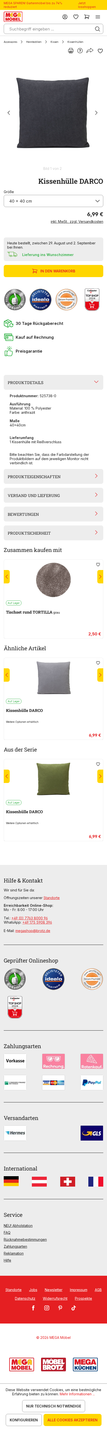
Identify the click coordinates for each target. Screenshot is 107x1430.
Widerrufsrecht (55, 1298)
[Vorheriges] (9, 113)
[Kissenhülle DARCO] (52, 113)
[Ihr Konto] (64, 17)
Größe (9, 192)
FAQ (7, 1232)
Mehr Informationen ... (77, 1394)
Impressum (78, 1290)
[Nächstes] (96, 113)
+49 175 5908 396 (37, 922)
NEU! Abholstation (18, 1225)
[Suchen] (98, 29)
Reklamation (14, 1253)
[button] (53, 323)
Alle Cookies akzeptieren (73, 1420)
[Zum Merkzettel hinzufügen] (100, 51)
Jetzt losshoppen (87, 5)
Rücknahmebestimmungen (25, 1239)
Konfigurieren (24, 1420)
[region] (53, 115)
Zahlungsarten (15, 1246)
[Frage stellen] (80, 51)
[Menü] (97, 17)
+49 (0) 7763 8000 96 (29, 918)
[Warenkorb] (86, 17)
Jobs (33, 1290)
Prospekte (83, 1298)
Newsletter (53, 1290)
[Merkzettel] (75, 17)
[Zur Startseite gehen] (13, 17)
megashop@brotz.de (32, 931)
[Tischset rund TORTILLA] (53, 579)
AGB (98, 1290)
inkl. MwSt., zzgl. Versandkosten (77, 221)
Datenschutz (25, 1298)
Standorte (52, 898)
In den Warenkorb (57, 271)
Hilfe (7, 1260)
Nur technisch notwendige (53, 1406)
